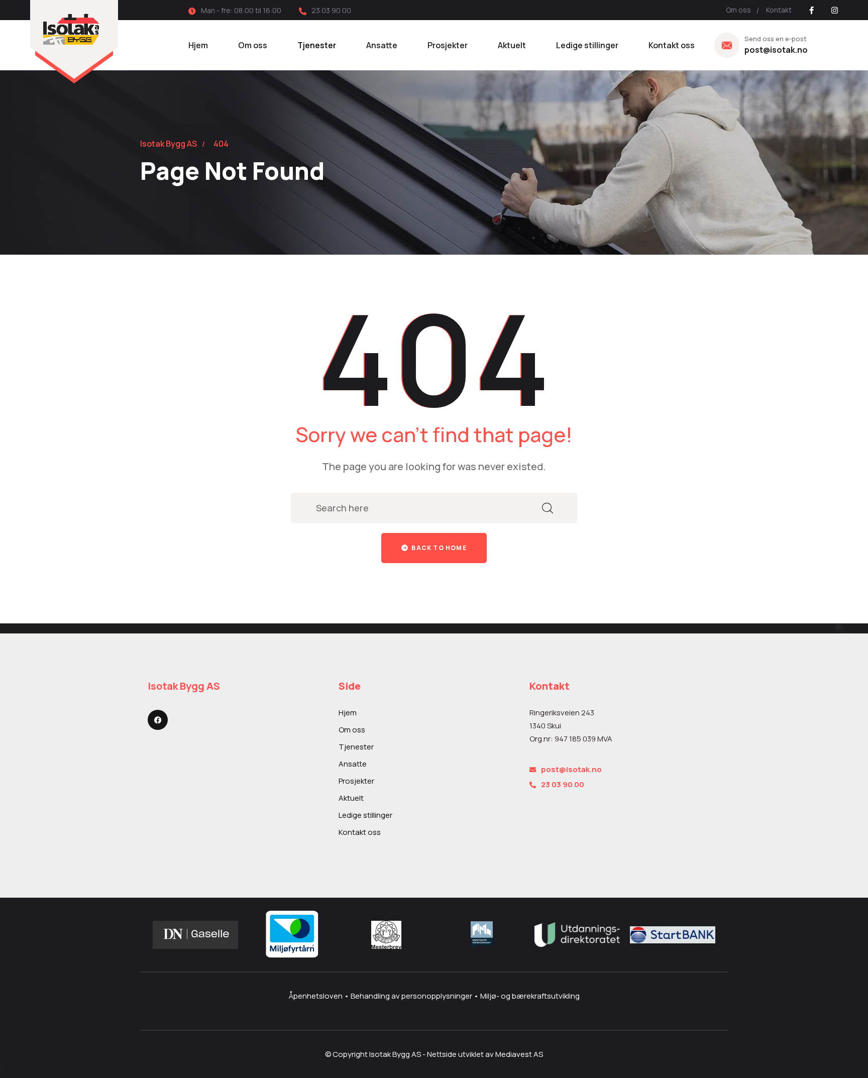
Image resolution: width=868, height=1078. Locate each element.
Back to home (438, 548)
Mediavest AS (519, 1054)
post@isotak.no (776, 49)
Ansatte (381, 45)
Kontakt (779, 10)
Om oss (738, 10)
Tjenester (316, 45)
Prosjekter (447, 45)
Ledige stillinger (587, 45)
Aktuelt (512, 45)
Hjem (198, 45)
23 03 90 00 (562, 784)
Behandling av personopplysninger (412, 996)
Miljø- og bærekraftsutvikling (530, 996)
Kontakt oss (671, 45)
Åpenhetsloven (316, 996)
